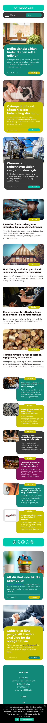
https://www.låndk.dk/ (15, 584)
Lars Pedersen (12, 658)
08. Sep (34, 597)
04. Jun (30, 458)
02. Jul (34, 219)
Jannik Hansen (12, 73)
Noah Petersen (12, 597)
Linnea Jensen (12, 130)
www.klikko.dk (26, 690)
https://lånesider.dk (29, 645)
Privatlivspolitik (26, 719)
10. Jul (34, 130)
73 (32, 542)
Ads (23, 702)
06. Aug (34, 73)
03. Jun (30, 511)
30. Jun (34, 307)
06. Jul (34, 187)
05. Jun (30, 405)
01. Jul (34, 264)
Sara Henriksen (12, 187)
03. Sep (34, 657)
